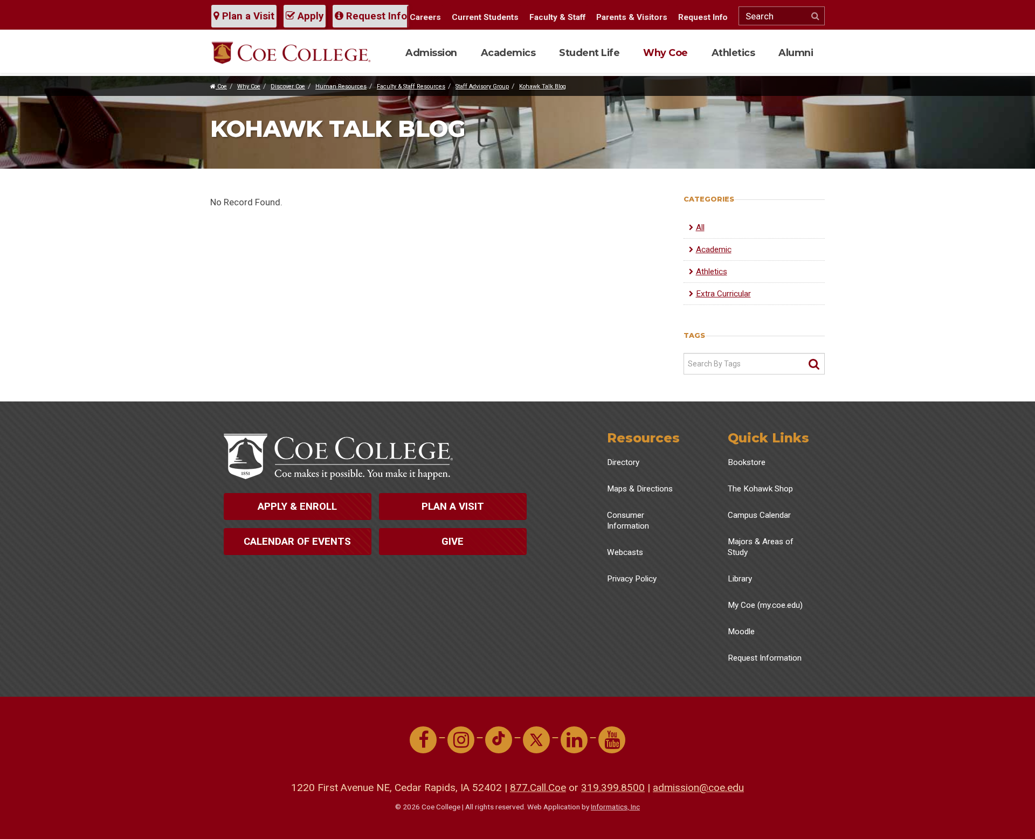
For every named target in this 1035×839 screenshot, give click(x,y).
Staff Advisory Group (482, 86)
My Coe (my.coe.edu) (765, 605)
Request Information (765, 658)
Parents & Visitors (631, 17)
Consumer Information (628, 520)
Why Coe (665, 52)
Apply (309, 16)
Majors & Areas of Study (761, 547)
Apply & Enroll (297, 506)
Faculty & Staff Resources (411, 86)
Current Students (485, 17)
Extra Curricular (723, 294)
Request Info (375, 16)
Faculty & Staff (557, 17)
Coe (221, 86)
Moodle (741, 631)
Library (740, 579)
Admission (431, 52)
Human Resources (341, 86)
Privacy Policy (632, 579)
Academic (714, 249)
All (700, 227)
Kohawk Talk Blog (542, 86)
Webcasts (625, 552)
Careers (425, 17)
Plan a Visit (246, 16)
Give (452, 541)
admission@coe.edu (698, 787)
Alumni (795, 52)
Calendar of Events (297, 541)
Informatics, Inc (615, 806)
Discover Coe (288, 86)
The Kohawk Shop (760, 489)
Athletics (733, 52)
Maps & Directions (640, 489)
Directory (623, 462)
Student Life (589, 52)
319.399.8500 (613, 787)
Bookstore (746, 462)
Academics (508, 52)
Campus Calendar (759, 515)
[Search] (814, 364)
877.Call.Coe (538, 787)
